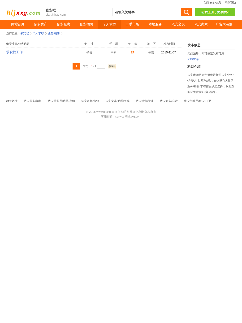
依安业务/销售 (33, 101)
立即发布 (193, 59)
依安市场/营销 (90, 101)
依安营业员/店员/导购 (61, 101)
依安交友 (178, 24)
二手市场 (132, 24)
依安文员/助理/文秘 (117, 101)
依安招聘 (86, 24)
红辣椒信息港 (135, 111)
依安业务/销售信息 (18, 43)
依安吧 (24, 10)
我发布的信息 (212, 2)
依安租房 (63, 24)
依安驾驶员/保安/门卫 (197, 101)
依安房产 (40, 24)
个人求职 (109, 24)
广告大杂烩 (224, 24)
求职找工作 (14, 52)
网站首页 (17, 24)
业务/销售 (54, 33)
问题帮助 (230, 2)
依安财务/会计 (169, 101)
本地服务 (155, 24)
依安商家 (201, 24)
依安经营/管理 (145, 101)
